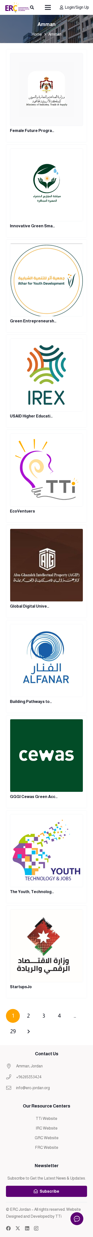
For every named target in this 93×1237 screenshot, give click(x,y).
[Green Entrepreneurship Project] (46, 286)
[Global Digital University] (46, 571)
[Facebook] (8, 1228)
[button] (32, 7)
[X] (17, 1228)
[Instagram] (36, 1228)
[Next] (28, 1031)
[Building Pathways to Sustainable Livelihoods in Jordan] (46, 666)
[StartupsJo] (46, 951)
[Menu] (48, 7)
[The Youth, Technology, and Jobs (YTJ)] (46, 856)
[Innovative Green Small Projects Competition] (46, 190)
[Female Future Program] (46, 95)
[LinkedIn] (27, 1228)
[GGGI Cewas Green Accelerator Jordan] (46, 761)
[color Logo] (17, 7)
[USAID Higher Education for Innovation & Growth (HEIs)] (46, 381)
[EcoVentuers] (46, 476)
